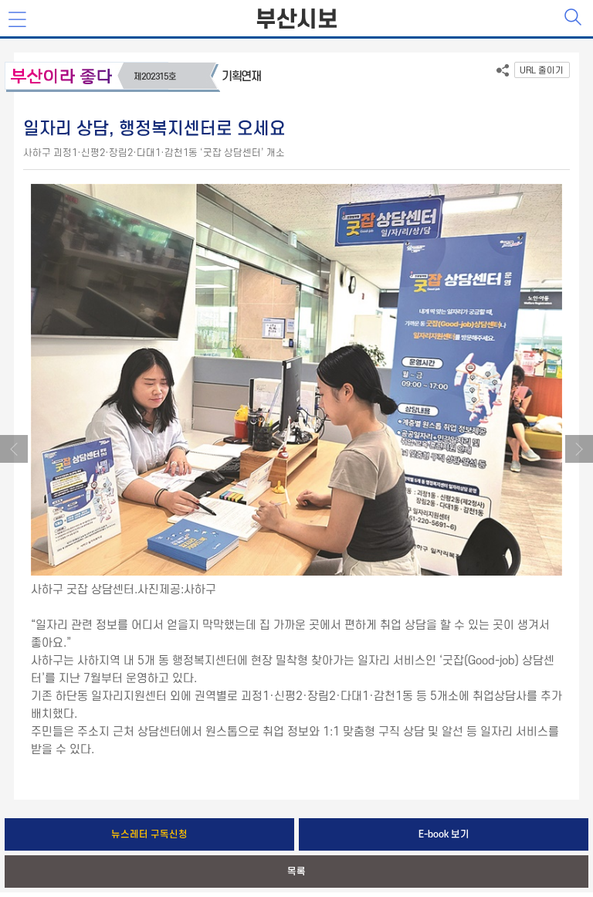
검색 (574, 18)
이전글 (14, 449)
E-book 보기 (443, 834)
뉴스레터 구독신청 (149, 834)
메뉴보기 (18, 20)
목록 (296, 871)
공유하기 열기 (502, 73)
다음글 (579, 449)
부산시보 (296, 20)
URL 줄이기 (542, 71)
